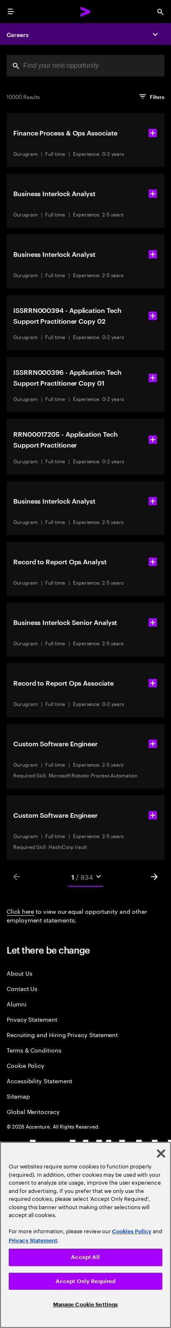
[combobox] (85, 65)
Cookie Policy (25, 1065)
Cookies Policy (131, 1231)
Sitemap (18, 1096)
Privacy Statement (32, 1019)
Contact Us (22, 988)
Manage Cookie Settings (85, 1304)
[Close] (161, 1153)
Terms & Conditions (34, 1049)
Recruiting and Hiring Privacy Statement (62, 1034)
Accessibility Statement (39, 1080)
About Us (19, 973)
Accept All (85, 1257)
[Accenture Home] (85, 12)
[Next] (154, 877)
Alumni (17, 1003)
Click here (20, 910)
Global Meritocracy (33, 1111)
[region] (85, 1235)
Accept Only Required (86, 1281)
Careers (18, 34)
